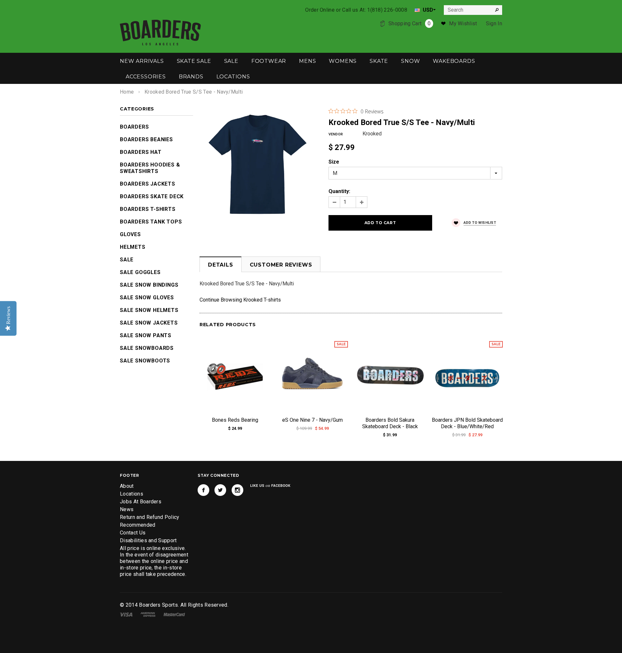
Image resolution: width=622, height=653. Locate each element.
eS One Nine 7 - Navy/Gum (312, 420)
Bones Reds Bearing (235, 420)
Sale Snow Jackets (149, 323)
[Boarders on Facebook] (203, 490)
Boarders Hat (141, 152)
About (127, 486)
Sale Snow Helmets (149, 310)
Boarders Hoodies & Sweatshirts (150, 168)
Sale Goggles (140, 272)
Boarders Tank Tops (151, 222)
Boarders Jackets (147, 184)
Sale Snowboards (147, 348)
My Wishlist (463, 23)
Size (333, 162)
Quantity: (339, 191)
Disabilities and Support (148, 540)
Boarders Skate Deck (152, 196)
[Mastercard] (174, 614)
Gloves (130, 234)
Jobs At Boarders (140, 501)
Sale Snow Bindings (149, 285)
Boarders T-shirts (148, 209)
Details (220, 265)
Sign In (494, 23)
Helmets (132, 247)
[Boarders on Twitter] (220, 490)
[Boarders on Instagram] (237, 490)
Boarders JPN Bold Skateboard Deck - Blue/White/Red (467, 423)
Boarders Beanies (146, 139)
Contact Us (132, 533)
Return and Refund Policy (149, 517)
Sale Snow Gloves (147, 297)
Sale (126, 260)
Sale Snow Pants (145, 335)
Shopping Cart (409, 23)
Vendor (335, 134)
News (126, 509)
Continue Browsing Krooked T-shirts (240, 300)
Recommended (138, 525)
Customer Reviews (281, 265)
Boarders (134, 127)
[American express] (148, 614)
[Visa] (126, 614)
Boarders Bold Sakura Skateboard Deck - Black (390, 423)
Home (127, 92)
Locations (131, 494)
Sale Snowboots (145, 361)
